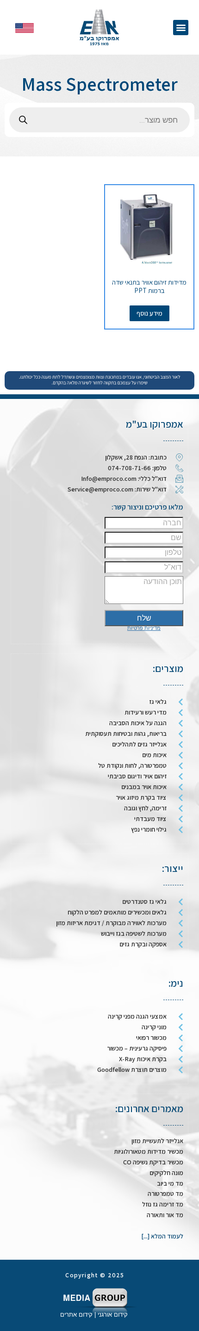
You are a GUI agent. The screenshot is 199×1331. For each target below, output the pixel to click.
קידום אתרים (76, 1314)
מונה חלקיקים (166, 1173)
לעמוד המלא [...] (162, 1236)
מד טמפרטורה (165, 1193)
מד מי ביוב (170, 1183)
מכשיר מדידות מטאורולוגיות (148, 1151)
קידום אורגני (114, 1314)
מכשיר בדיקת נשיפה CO (153, 1162)
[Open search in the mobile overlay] (99, 120)
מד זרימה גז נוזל (162, 1204)
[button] (180, 27)
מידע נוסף (149, 313)
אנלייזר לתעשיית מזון (157, 1141)
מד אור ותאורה (165, 1215)
